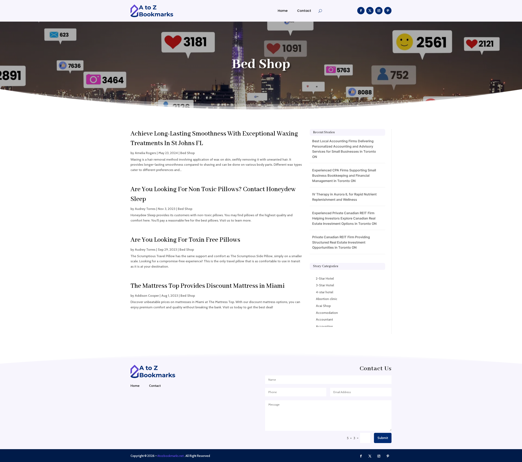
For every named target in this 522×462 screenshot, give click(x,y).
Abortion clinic (326, 299)
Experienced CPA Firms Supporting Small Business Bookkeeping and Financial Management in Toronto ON (344, 175)
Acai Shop (323, 306)
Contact (304, 10)
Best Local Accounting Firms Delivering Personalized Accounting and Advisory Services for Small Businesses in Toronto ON (344, 149)
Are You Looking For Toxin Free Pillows (185, 240)
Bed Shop (187, 153)
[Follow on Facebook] (361, 10)
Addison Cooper (147, 296)
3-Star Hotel (325, 285)
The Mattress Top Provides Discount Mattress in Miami (207, 286)
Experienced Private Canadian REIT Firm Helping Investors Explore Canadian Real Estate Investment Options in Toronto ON (344, 218)
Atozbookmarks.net (170, 456)
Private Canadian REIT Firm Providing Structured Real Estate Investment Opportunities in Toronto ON (341, 242)
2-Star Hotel (325, 278)
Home (283, 10)
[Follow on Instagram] (379, 10)
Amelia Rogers (145, 153)
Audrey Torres (145, 209)
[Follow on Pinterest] (388, 10)
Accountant (324, 319)
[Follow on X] (370, 10)
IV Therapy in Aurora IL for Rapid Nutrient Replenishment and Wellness (344, 197)
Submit (382, 438)
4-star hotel (324, 292)
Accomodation (327, 313)
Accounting (324, 326)
